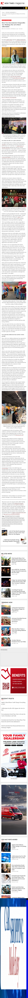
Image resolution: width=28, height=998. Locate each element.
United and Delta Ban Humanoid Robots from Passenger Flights (18, 888)
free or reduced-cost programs (9, 97)
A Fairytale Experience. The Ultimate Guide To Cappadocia (18, 609)
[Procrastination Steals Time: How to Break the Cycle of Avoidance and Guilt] (6, 868)
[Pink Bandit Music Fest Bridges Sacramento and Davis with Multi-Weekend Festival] (6, 561)
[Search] (24, 8)
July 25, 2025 (15, 623)
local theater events (10, 522)
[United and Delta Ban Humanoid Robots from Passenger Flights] (6, 889)
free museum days (20, 520)
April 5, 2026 (15, 584)
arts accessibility (16, 516)
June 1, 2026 (15, 633)
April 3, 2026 (15, 596)
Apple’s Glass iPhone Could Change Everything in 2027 (19, 846)
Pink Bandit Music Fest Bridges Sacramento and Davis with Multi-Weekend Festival (19, 560)
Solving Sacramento (6, 28)
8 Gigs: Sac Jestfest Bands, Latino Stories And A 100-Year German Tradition (19, 581)
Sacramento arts (19, 524)
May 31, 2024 (15, 612)
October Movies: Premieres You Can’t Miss (19, 640)
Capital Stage (9, 39)
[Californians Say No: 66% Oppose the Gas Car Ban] (6, 857)
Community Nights (6, 157)
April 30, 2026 (15, 574)
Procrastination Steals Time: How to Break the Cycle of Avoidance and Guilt (18, 867)
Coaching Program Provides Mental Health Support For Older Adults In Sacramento (19, 592)
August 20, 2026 (15, 871)
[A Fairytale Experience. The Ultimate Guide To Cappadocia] (6, 610)
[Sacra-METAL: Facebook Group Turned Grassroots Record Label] (6, 571)
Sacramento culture (6, 525)
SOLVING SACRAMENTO (6, 20)
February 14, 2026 (15, 28)
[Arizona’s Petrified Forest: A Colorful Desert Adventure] (6, 620)
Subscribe (26, 8)
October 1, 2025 (15, 643)
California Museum (20, 39)
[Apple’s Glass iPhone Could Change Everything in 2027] (6, 847)
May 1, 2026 (14, 564)
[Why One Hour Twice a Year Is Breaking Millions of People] (6, 631)
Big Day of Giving (5, 518)
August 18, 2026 (15, 891)
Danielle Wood (13, 520)
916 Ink (3, 144)
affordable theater (8, 516)
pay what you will (11, 524)
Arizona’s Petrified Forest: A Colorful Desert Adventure (19, 620)
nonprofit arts (4, 524)
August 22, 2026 (15, 849)
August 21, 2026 (15, 859)
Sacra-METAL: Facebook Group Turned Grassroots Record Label (19, 571)
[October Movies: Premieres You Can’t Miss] (6, 641)
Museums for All (19, 435)
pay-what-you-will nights (19, 77)
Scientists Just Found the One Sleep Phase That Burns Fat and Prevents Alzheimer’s (13, 720)
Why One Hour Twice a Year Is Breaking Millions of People (19, 630)
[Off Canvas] (1, 7)
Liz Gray (3, 522)
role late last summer (16, 76)
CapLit (18, 216)
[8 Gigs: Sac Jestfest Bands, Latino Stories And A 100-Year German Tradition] (6, 582)
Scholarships (5, 468)
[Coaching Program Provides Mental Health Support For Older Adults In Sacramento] (6, 593)
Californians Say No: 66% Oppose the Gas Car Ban (19, 856)
